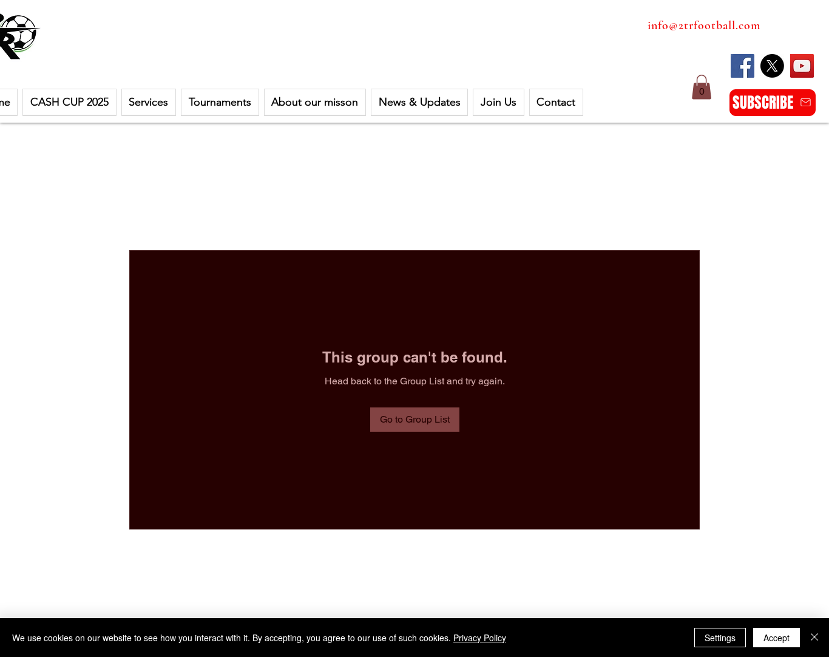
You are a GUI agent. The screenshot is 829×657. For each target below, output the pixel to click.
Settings (720, 637)
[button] (69, 102)
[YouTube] (802, 66)
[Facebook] (742, 66)
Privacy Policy (479, 637)
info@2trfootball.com (704, 25)
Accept (776, 637)
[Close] (814, 637)
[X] (772, 66)
